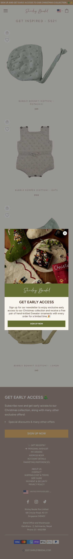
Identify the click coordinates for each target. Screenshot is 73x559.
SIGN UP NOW (36, 324)
